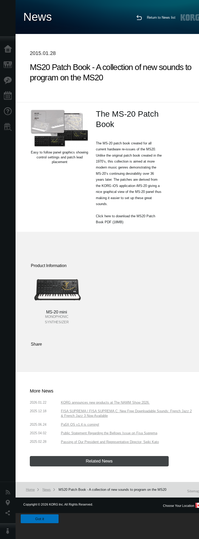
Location (9, 503)
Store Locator (9, 127)
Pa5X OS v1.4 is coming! (80, 424)
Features (9, 80)
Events (9, 96)
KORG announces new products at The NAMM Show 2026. (105, 402)
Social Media (9, 513)
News (9, 492)
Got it (39, 519)
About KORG (9, 531)
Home (9, 49)
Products (9, 65)
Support (9, 111)
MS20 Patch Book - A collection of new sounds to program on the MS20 (112, 490)
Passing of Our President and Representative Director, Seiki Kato (110, 442)
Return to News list (161, 17)
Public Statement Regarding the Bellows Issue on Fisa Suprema (109, 433)
